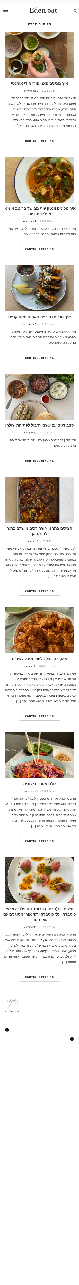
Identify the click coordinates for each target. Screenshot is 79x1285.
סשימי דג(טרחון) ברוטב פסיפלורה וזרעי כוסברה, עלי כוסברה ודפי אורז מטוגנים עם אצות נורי (39, 914)
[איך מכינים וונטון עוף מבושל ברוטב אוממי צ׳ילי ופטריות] (39, 159)
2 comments (32, 541)
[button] (5, 11)
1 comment (29, 666)
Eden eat (43, 10)
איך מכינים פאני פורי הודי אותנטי (39, 83)
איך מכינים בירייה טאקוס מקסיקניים (39, 317)
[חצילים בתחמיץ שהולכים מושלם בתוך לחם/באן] (39, 479)
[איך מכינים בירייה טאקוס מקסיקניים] (39, 268)
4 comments (29, 221)
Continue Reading (39, 141)
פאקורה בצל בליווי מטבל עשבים (39, 658)
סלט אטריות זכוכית (39, 783)
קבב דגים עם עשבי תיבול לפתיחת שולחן (39, 425)
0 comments (31, 90)
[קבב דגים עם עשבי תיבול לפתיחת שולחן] (39, 376)
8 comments (29, 324)
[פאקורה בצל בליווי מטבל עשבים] (39, 609)
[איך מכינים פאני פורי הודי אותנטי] (39, 34)
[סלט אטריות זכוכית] (39, 734)
